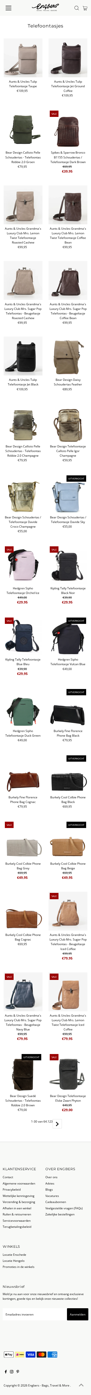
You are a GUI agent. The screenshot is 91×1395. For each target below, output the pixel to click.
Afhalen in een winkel (17, 1208)
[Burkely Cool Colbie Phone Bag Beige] (68, 839)
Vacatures (52, 1196)
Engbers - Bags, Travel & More (49, 1385)
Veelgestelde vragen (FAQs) (64, 1208)
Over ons (51, 1177)
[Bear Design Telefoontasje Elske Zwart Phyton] (68, 1072)
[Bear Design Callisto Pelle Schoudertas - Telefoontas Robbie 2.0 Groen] (23, 128)
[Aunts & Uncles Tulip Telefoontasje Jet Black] (23, 356)
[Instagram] (12, 1372)
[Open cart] (85, 8)
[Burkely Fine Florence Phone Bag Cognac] (23, 773)
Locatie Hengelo (14, 1261)
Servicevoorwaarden (17, 1220)
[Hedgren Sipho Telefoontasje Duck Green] (23, 707)
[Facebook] (6, 1372)
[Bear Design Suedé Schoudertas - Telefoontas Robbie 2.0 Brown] (23, 1072)
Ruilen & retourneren (17, 1214)
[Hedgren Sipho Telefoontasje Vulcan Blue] (68, 635)
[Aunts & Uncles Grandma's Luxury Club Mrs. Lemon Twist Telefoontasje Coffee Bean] (68, 204)
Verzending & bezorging (19, 1202)
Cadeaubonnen (55, 1202)
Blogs (49, 1189)
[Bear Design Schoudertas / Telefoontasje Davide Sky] (68, 493)
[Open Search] (76, 8)
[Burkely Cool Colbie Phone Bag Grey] (23, 839)
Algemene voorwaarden (19, 1183)
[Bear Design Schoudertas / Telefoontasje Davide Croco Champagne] (23, 493)
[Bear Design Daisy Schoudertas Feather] (68, 356)
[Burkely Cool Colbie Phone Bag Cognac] (23, 911)
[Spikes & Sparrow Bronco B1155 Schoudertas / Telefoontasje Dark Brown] (68, 128)
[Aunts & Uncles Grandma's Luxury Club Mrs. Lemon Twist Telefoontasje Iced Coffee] (68, 991)
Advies (49, 1183)
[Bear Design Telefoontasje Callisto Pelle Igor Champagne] (68, 422)
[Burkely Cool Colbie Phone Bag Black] (68, 773)
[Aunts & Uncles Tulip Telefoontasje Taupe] (23, 57)
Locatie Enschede (14, 1254)
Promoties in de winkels (18, 1267)
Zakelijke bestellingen (59, 1214)
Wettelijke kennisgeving (18, 1196)
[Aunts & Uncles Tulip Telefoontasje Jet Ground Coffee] (68, 57)
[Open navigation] (12, 8)
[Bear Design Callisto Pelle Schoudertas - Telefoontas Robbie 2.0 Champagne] (23, 422)
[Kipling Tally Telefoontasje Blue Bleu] (23, 635)
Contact (8, 1177)
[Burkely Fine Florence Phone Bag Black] (68, 707)
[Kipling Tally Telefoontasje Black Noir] (68, 564)
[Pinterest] (17, 1372)
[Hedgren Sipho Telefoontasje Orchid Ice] (23, 564)
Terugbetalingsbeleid (17, 1227)
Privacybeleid (12, 1189)
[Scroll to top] (81, 1385)
